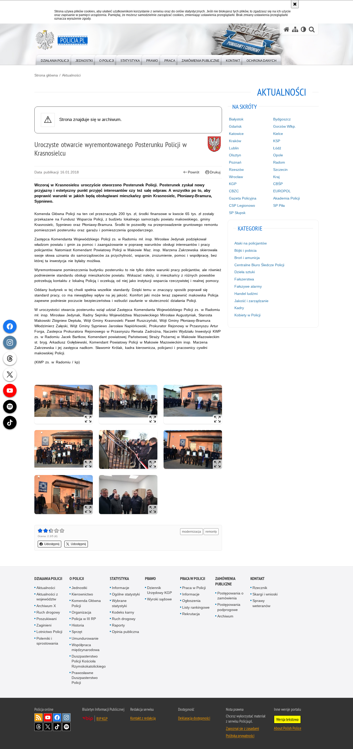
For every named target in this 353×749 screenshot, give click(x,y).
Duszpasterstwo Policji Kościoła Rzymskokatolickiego (89, 661)
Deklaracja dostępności (194, 718)
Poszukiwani (46, 619)
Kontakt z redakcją (143, 718)
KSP (276, 141)
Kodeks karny (123, 612)
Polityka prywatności (240, 735)
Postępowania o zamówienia (230, 595)
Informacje (120, 588)
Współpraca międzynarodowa (85, 647)
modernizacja (191, 531)
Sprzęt (77, 632)
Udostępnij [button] (51, 544)
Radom (279, 162)
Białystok (236, 119)
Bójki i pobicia (245, 250)
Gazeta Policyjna (242, 198)
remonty (211, 531)
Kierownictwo (82, 594)
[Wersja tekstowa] (303, 29)
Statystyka (119, 578)
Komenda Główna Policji (86, 603)
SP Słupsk (237, 213)
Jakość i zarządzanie (251, 301)
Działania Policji (48, 578)
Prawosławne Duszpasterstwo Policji (85, 678)
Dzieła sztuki (244, 272)
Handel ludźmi (246, 294)
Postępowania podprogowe (228, 607)
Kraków (235, 141)
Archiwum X (46, 606)
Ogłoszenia (191, 601)
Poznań (235, 162)
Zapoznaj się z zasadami (242, 728)
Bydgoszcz (282, 119)
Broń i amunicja (247, 258)
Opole (278, 155)
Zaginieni (43, 625)
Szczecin (280, 169)
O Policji (77, 578)
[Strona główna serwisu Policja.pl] (286, 29)
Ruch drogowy (48, 612)
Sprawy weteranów (261, 603)
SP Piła (279, 205)
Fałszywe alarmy (248, 286)
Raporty (118, 625)
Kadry (239, 308)
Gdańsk (235, 126)
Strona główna (46, 75)
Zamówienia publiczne (225, 581)
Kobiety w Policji (247, 315)
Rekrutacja (191, 614)
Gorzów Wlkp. (284, 126)
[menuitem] (54, 59)
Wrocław (236, 177)
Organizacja (81, 612)
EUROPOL (282, 191)
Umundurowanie (85, 638)
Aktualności (71, 75)
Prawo (150, 578)
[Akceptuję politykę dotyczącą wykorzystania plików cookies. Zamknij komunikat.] (295, 4)
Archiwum (225, 616)
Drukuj (215, 172)
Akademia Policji (286, 198)
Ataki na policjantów (250, 243)
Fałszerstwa (244, 279)
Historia (78, 625)
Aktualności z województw (47, 596)
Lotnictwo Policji (49, 632)
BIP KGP (102, 718)
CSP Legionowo (242, 205)
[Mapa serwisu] (295, 29)
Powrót (193, 172)
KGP (232, 184)
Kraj (276, 177)
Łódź (277, 148)
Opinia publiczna (125, 632)
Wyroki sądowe (159, 599)
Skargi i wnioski (265, 594)
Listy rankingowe (196, 607)
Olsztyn (235, 155)
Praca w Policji (192, 578)
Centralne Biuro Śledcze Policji (259, 265)
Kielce (278, 134)
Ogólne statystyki (126, 594)
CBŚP (278, 184)
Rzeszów (236, 169)
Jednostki (79, 588)
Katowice (236, 134)
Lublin (234, 148)
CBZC (234, 191)
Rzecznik (259, 588)
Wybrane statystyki (119, 603)
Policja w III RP (84, 619)
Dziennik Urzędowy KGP (159, 590)
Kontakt (257, 578)
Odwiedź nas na (48, 717)
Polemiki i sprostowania (47, 640)
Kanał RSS (38, 717)
